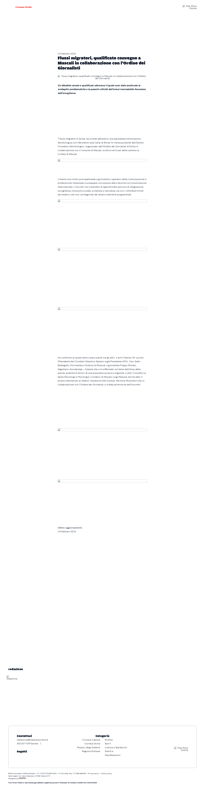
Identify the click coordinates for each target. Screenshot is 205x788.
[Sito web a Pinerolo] (23, 778)
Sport (108, 743)
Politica (109, 739)
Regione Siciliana (91, 751)
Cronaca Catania (91, 739)
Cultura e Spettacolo (116, 747)
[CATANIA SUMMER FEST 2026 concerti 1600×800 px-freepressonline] (102, 201)
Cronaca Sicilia (23, 7)
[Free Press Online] (190, 6)
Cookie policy (106, 773)
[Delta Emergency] (102, 160)
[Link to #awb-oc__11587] (8, 7)
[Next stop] (102, 430)
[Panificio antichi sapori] (102, 249)
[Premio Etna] (102, 309)
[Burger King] (102, 481)
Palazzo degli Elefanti (88, 747)
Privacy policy (93, 773)
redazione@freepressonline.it (32, 739)
